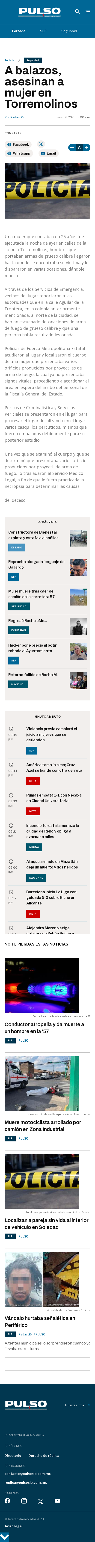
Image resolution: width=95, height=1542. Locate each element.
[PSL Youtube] (57, 1502)
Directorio (13, 1456)
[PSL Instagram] (24, 1502)
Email (51, 153)
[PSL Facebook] (7, 1502)
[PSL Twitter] (41, 1502)
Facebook (21, 144)
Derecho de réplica (44, 1456)
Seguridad (69, 31)
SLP (43, 31)
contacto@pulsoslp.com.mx (28, 1474)
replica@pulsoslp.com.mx (26, 1482)
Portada (18, 31)
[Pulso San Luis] (39, 12)
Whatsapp (21, 153)
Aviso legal (14, 1526)
